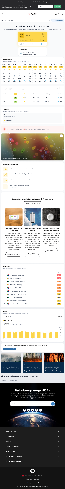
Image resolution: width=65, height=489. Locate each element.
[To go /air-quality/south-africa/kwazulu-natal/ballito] (32, 297)
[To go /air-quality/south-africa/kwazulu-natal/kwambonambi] (32, 303)
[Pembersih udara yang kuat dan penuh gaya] (51, 217)
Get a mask (11, 181)
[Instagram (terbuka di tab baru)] (36, 410)
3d (57, 88)
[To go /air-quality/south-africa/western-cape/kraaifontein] (32, 294)
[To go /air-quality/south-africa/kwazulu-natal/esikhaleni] (32, 287)
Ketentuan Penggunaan (32, 479)
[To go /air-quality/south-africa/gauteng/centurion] (32, 278)
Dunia (2, 20)
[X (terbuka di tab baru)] (28, 410)
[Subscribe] (53, 404)
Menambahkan (59, 20)
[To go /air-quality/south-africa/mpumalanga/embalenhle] (32, 281)
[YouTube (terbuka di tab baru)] (32, 410)
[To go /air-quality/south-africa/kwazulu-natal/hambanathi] (32, 300)
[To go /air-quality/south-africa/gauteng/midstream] (32, 284)
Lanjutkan (57, 6)
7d (61, 88)
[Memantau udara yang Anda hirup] (14, 217)
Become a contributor (9, 349)
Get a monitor (12, 176)
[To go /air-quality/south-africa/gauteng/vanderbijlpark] (32, 275)
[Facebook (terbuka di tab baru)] (24, 410)
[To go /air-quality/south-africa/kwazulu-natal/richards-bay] (32, 291)
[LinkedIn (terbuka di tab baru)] (40, 410)
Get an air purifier (12, 187)
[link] (56, 14)
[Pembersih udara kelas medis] (32, 217)
